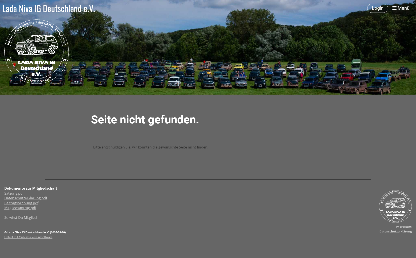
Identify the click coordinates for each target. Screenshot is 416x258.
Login (378, 8)
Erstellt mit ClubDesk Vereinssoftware (28, 237)
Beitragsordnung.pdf (21, 203)
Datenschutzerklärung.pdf (25, 198)
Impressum (404, 227)
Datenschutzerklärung (395, 231)
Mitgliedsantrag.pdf (20, 207)
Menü (403, 8)
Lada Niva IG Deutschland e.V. (48, 8)
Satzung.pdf (14, 193)
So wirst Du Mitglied (20, 217)
